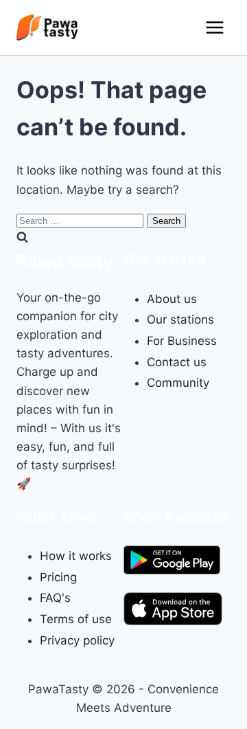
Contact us (177, 362)
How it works (76, 556)
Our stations (180, 319)
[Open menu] (214, 27)
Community (178, 383)
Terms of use (76, 619)
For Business (182, 341)
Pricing (58, 577)
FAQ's (55, 598)
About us (172, 299)
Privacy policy (77, 640)
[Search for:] (81, 220)
